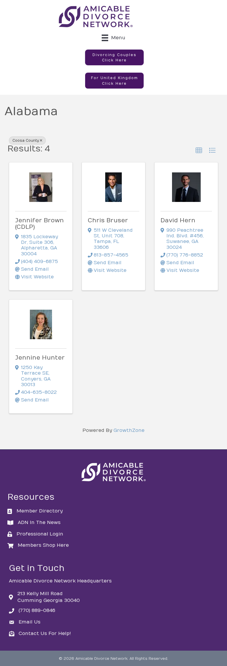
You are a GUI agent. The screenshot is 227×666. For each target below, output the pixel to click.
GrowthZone (129, 430)
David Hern (177, 220)
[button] (114, 57)
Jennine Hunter (40, 357)
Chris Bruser (108, 220)
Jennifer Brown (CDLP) (39, 223)
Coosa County (25, 140)
